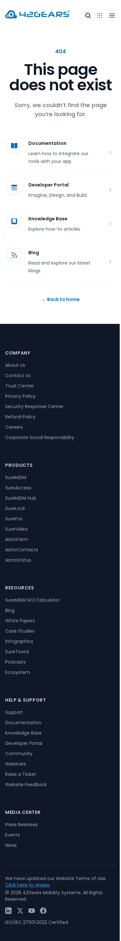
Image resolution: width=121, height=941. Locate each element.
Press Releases (21, 824)
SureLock (15, 508)
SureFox (14, 519)
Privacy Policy (20, 396)
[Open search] (88, 15)
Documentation (47, 143)
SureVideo (16, 529)
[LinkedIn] (8, 910)
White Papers (20, 620)
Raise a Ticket (20, 774)
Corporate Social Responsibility (39, 437)
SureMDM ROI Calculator (32, 600)
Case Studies (20, 631)
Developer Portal (48, 185)
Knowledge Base (47, 218)
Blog (33, 252)
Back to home (61, 299)
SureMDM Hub (20, 498)
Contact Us (18, 375)
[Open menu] (99, 15)
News (11, 845)
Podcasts (15, 662)
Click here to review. (27, 885)
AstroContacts (21, 549)
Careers (14, 427)
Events (12, 835)
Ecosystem (17, 672)
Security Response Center (34, 406)
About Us (15, 365)
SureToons (17, 651)
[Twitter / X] (20, 910)
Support (14, 712)
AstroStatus (18, 560)
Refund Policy (20, 417)
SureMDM (15, 477)
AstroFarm (16, 539)
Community (19, 753)
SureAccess (18, 488)
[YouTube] (31, 910)
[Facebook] (43, 910)
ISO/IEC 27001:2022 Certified (36, 922)
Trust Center (19, 386)
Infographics (19, 641)
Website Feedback (26, 784)
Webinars (15, 764)
